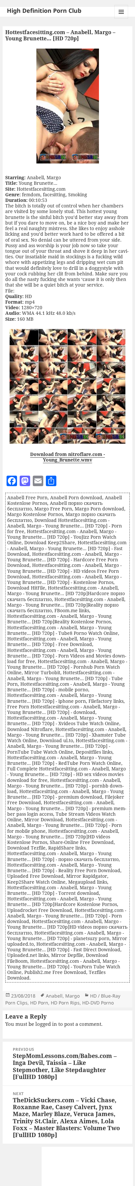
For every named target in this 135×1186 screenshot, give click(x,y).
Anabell (54, 996)
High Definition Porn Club (44, 10)
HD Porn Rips (65, 1003)
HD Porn (39, 1003)
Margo (72, 996)
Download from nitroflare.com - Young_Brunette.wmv (67, 457)
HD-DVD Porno (98, 1003)
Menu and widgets (121, 18)
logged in (46, 1024)
